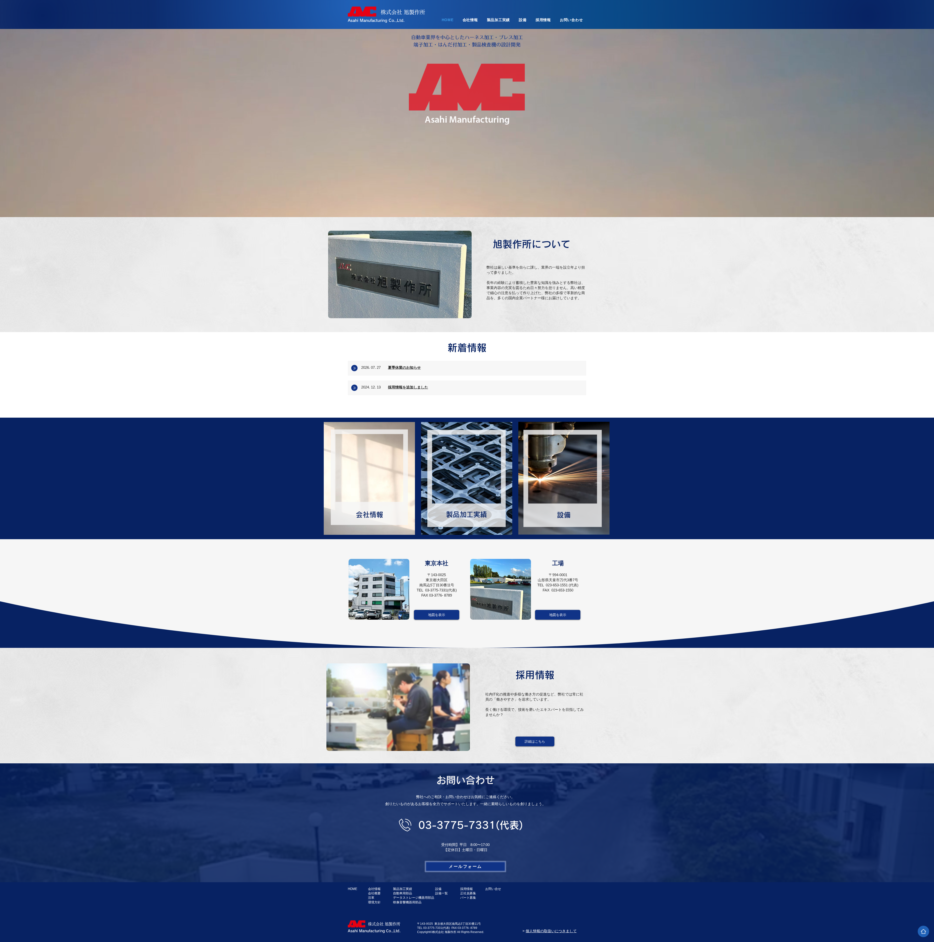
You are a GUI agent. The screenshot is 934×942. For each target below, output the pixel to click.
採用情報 (466, 889)
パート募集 (468, 897)
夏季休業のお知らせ (404, 367)
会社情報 (369, 514)
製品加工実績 (402, 889)
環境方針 (374, 902)
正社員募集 (468, 893)
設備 (438, 889)
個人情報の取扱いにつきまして (551, 931)
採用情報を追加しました (408, 387)
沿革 (371, 897)
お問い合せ (493, 889)
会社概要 (374, 893)
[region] (369, 478)
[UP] (923, 931)
